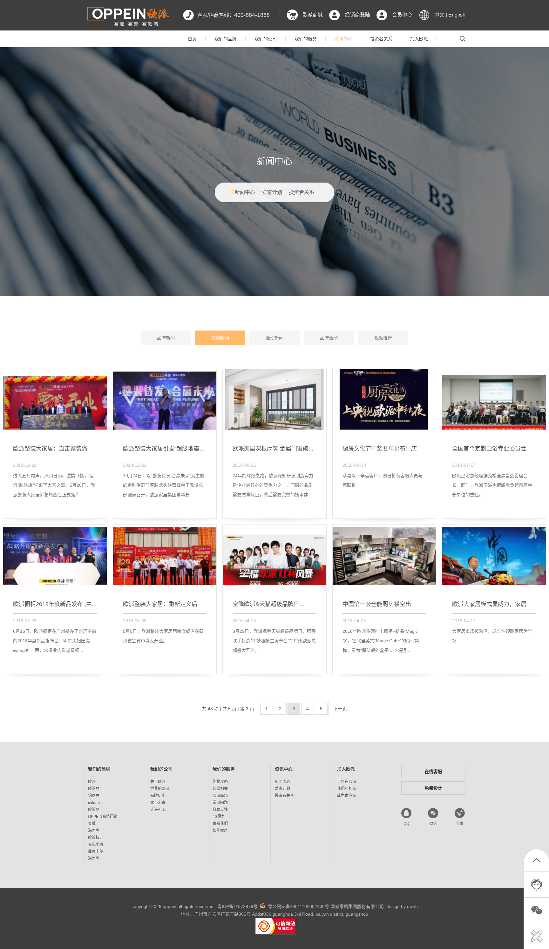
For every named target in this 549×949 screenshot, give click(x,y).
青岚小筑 (95, 844)
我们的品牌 (225, 38)
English (456, 14)
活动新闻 (274, 337)
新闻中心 (245, 192)
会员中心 (402, 14)
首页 (192, 38)
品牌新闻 (166, 337)
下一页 (340, 708)
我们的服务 (306, 38)
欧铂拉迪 (95, 837)
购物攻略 (220, 781)
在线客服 (433, 771)
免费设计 (433, 788)
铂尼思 (93, 795)
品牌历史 (158, 795)
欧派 (92, 781)
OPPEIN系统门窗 (103, 816)
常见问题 (220, 802)
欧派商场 (220, 795)
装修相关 (220, 788)
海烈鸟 (93, 830)
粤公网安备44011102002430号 (298, 906)
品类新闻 (220, 337)
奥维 (92, 823)
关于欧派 (158, 781)
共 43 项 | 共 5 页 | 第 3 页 (228, 708)
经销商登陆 (357, 14)
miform (94, 802)
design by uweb (402, 906)
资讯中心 (343, 38)
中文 (439, 14)
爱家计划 (272, 192)
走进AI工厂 (159, 809)
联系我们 (220, 823)
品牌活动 (329, 337)
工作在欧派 (346, 781)
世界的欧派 (159, 788)
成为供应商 (346, 795)
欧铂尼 (93, 788)
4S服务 (219, 816)
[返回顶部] (536, 861)
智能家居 (220, 830)
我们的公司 (265, 38)
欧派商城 (312, 14)
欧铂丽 (93, 809)
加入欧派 (419, 38)
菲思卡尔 (95, 851)
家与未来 (158, 802)
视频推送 (383, 337)
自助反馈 (220, 809)
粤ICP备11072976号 (237, 906)
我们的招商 (346, 788)
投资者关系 (381, 38)
